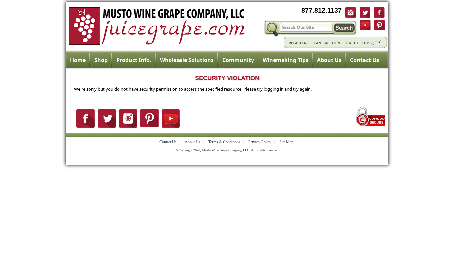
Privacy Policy (259, 142)
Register (297, 43)
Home (78, 60)
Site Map (286, 142)
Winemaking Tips (285, 60)
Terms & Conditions (224, 142)
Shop (101, 60)
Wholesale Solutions (187, 60)
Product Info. (133, 60)
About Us (329, 60)
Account (333, 43)
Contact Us (364, 60)
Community (238, 60)
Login (315, 43)
